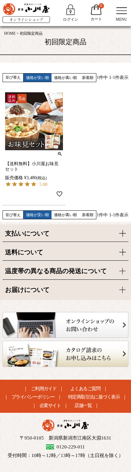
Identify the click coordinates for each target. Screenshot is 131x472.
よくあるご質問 (85, 388)
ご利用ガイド (44, 388)
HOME (10, 33)
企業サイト (50, 405)
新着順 (87, 77)
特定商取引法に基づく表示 (94, 397)
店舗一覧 (83, 405)
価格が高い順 (65, 77)
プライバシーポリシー (32, 397)
